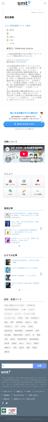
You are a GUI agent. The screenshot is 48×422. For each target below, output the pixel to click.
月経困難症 (29, 331)
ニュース (18, 314)
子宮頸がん (8, 326)
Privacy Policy (19, 395)
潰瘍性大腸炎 (18, 335)
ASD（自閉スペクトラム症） (15, 305)
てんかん (31, 309)
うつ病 (23, 309)
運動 (28, 347)
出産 (26, 318)
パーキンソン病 (29, 314)
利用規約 (6, 395)
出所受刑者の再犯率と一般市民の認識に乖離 (25, 261)
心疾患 (30, 326)
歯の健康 (8, 335)
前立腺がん (35, 318)
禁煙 (6, 339)
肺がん (21, 343)
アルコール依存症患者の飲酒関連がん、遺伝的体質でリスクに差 (24, 231)
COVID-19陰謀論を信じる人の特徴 (24, 268)
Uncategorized (11, 309)
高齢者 (7, 352)
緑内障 (7, 343)
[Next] (40, 228)
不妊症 (20, 318)
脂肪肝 (36, 343)
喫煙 (12, 322)
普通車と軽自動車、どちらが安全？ (24, 275)
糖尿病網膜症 (34, 339)
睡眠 (38, 335)
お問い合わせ (33, 395)
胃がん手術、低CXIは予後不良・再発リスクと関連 (25, 223)
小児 (16, 326)
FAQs (10, 194)
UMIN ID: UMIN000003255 (18, 60)
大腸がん (28, 322)
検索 (24, 194)
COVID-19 (31, 305)
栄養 (37, 331)
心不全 (23, 326)
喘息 (6, 322)
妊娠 (35, 322)
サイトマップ (39, 391)
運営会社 (6, 399)
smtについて (7, 391)
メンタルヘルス (10, 318)
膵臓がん (8, 347)
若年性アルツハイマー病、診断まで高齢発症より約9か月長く (25, 239)
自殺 (15, 347)
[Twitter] (7, 403)
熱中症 (27, 335)
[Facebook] (2, 403)
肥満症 (14, 343)
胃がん (29, 343)
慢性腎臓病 (19, 331)
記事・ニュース (10, 184)
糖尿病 (12, 339)
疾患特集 (23, 184)
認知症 (21, 347)
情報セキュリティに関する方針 (24, 399)
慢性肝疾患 (8, 331)
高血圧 (35, 347)
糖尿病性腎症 (22, 339)
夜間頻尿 (19, 322)
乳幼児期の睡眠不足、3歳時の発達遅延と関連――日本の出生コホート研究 (25, 214)
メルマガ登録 (37, 194)
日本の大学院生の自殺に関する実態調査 (25, 284)
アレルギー (8, 314)
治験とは (37, 184)
